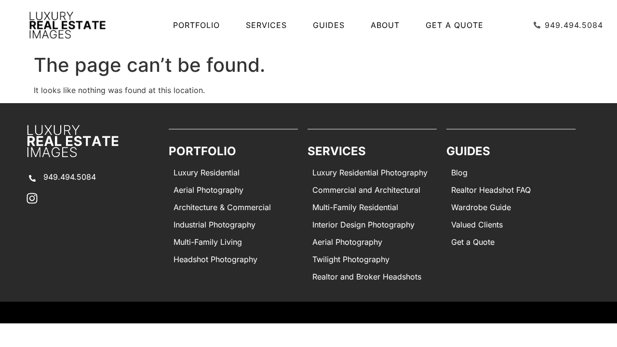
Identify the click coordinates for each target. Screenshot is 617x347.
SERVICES (266, 25)
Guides (329, 25)
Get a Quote (454, 25)
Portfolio (196, 25)
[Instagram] (32, 198)
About (385, 25)
